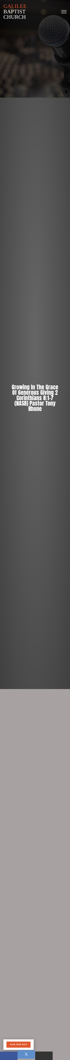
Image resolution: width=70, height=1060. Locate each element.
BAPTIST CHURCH (15, 11)
